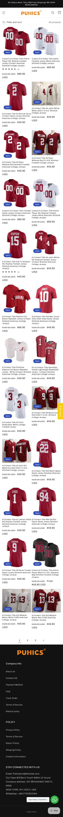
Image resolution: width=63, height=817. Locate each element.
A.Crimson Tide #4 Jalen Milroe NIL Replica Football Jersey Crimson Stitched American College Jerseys (46, 260)
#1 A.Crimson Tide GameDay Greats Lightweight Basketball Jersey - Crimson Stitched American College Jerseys (45, 370)
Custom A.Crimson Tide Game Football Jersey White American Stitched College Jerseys (46, 61)
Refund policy (12, 711)
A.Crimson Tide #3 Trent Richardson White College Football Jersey (13, 424)
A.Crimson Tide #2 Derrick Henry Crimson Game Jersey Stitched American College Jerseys (16, 116)
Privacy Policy (13, 730)
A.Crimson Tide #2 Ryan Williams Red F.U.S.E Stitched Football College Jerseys (45, 160)
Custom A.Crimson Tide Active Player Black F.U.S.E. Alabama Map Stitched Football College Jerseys (45, 573)
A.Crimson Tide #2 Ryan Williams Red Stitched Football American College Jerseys (16, 164)
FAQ (8, 691)
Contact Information (16, 756)
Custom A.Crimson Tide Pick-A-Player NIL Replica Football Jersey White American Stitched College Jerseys (46, 214)
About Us (10, 671)
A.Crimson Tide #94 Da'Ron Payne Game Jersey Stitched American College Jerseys (45, 521)
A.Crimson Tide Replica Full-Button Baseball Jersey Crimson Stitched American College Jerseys (16, 319)
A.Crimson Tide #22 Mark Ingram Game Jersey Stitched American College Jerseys (46, 473)
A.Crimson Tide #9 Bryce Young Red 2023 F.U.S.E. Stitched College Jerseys (45, 415)
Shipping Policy (13, 750)
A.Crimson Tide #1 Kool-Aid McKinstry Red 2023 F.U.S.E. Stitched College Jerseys (15, 468)
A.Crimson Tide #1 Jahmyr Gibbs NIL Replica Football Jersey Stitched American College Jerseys (16, 522)
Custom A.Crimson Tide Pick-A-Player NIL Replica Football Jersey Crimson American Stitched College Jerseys (16, 62)
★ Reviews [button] (60, 411)
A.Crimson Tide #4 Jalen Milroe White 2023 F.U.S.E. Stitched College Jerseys (46, 110)
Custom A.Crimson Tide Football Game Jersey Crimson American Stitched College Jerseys (16, 213)
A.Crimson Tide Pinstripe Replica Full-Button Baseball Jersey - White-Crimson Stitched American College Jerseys (16, 370)
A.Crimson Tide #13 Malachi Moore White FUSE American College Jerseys (15, 617)
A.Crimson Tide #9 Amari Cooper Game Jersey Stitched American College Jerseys (16, 572)
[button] (3, 12)
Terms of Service (14, 705)
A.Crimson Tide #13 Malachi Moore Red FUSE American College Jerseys (44, 617)
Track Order (12, 698)
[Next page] (43, 640)
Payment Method (14, 685)
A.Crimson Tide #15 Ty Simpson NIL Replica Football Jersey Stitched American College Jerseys (16, 265)
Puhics (34, 812)
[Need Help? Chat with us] (54, 800)
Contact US (11, 678)
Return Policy (12, 743)
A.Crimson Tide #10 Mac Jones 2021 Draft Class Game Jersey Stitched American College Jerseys (45, 319)
